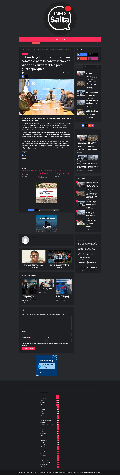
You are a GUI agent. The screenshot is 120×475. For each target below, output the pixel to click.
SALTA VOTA (44, 457)
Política (42, 411)
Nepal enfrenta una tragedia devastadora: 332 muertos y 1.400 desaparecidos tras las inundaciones (91, 84)
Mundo (42, 413)
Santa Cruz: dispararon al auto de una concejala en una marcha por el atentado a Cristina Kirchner (63, 297)
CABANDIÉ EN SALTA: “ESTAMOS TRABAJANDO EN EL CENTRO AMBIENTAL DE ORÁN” (62, 172)
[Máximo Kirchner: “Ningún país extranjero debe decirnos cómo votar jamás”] (46, 283)
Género (42, 407)
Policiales (43, 409)
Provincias (43, 426)
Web (48, 337)
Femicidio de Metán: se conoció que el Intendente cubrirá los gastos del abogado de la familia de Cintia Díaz (92, 74)
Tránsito (43, 444)
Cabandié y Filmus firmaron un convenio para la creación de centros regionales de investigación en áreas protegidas (45, 173)
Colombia (43, 466)
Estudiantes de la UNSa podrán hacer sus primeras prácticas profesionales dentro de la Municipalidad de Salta (64, 43)
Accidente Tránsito (45, 438)
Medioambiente (44, 449)
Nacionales (28, 49)
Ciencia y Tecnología (45, 462)
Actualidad (43, 395)
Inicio (23, 49)
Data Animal (43, 435)
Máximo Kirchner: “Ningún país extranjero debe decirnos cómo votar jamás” (46, 290)
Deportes (43, 415)
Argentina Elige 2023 (45, 460)
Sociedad (43, 404)
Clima (42, 431)
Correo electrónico (26, 337)
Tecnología (43, 433)
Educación (43, 455)
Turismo (43, 451)
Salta (42, 400)
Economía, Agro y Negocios (47, 424)
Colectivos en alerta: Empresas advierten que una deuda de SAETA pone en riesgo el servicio (92, 94)
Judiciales (43, 422)
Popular (87, 66)
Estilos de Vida (44, 440)
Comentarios (95, 66)
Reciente (79, 66)
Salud (42, 418)
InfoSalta (26, 72)
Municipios (43, 398)
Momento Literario (45, 464)
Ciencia (42, 453)
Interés (42, 429)
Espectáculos (44, 446)
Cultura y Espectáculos (46, 420)
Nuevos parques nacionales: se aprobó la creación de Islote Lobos (29, 172)
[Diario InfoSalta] (60, 18)
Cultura (42, 442)
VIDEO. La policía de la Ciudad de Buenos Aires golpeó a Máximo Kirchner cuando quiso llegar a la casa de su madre (29, 298)
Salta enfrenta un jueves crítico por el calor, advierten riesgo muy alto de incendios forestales (92, 103)
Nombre (24, 331)
